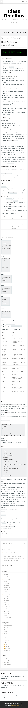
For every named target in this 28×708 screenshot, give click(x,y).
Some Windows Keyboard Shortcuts (12, 556)
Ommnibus (6, 631)
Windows (7, 646)
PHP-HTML (7, 644)
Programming (17, 38)
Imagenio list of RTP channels (11, 560)
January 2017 (6, 615)
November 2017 (7, 604)
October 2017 (7, 606)
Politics (5, 633)
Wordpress (7, 648)
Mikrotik (7, 641)
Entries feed (6, 660)
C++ (6, 637)
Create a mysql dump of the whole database (14, 558)
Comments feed (7, 662)
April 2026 (6, 574)
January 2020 (7, 589)
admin (13, 45)
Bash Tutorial (4, 532)
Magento (6, 629)
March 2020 (6, 585)
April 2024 (6, 581)
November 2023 (7, 583)
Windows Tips (7, 554)
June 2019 (6, 591)
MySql (6, 642)
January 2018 (6, 602)
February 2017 (7, 613)
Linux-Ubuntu (8, 38)
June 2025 (6, 578)
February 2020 (7, 587)
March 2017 (6, 611)
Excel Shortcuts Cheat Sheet (10, 552)
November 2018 (7, 593)
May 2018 (6, 598)
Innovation (6, 627)
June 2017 (6, 610)
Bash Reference (9, 42)
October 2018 (7, 595)
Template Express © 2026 (17, 705)
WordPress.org (7, 664)
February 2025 (7, 579)
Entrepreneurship (8, 625)
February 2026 (7, 576)
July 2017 (6, 608)
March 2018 (6, 600)
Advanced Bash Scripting (7, 533)
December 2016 (7, 617)
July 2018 (6, 596)
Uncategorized (7, 650)
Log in (5, 658)
